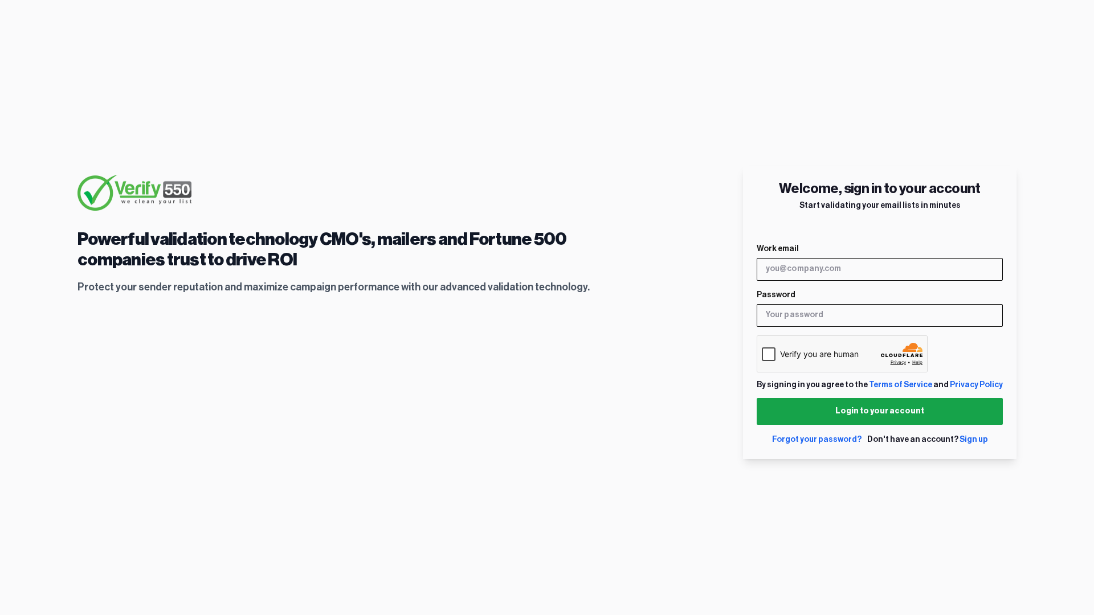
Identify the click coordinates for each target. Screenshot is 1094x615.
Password (776, 295)
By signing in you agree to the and (880, 385)
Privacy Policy (976, 385)
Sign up (974, 440)
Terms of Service (900, 385)
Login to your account (879, 411)
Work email (778, 249)
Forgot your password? (817, 440)
